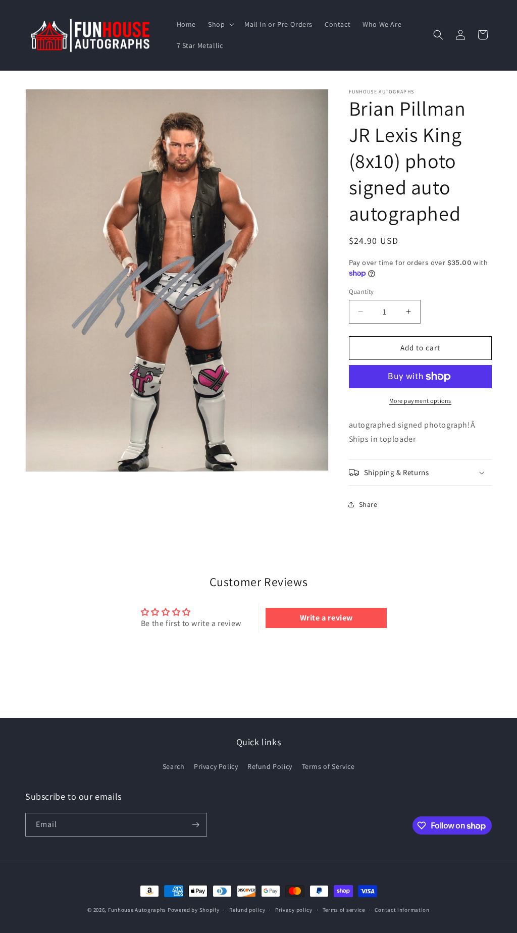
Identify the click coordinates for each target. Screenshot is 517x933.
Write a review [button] (326, 617)
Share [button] (368, 504)
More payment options (420, 400)
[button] (220, 24)
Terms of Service (328, 766)
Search (174, 766)
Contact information (402, 909)
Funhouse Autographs (137, 909)
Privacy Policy (216, 766)
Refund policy (247, 909)
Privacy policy (294, 909)
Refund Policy (269, 766)
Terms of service (344, 909)
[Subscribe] (195, 825)
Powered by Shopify (194, 909)
